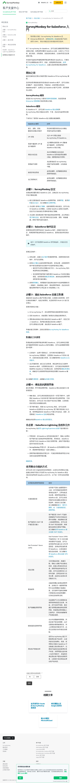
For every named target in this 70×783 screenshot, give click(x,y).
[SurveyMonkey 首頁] (11, 3)
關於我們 (5, 747)
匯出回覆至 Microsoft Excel (46, 719)
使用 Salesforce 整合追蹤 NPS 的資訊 (58, 553)
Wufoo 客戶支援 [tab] (23, 12)
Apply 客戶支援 (40, 757)
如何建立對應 (49, 379)
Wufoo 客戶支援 (40, 755)
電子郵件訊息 (34, 217)
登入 (51, 2)
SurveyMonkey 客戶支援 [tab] (9, 12)
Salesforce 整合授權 (52, 109)
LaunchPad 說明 (40, 749)
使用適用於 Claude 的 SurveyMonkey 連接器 (38, 706)
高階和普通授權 (51, 99)
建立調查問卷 (51, 203)
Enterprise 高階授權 (33, 101)
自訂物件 (45, 257)
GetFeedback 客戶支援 (42, 747)
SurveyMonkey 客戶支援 (42, 745)
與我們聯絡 (6, 768)
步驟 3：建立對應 (8, 40)
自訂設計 (36, 203)
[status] (48, 39)
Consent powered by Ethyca (59, 781)
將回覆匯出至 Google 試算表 (56, 705)
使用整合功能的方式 (9, 55)
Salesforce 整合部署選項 (43, 420)
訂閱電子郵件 (6, 770)
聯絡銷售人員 (44, 2)
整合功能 (37, 18)
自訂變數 (42, 206)
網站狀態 (5, 764)
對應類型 (35, 379)
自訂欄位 (36, 263)
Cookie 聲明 (23, 773)
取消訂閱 (5, 766)
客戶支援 (29, 18)
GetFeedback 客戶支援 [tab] (36, 12)
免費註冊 (58, 2)
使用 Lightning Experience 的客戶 (49, 428)
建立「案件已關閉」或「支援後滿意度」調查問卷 (58, 507)
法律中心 (38, 764)
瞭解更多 (29, 461)
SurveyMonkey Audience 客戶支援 (45, 751)
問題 (61, 200)
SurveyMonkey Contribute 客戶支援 (45, 753)
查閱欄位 (36, 283)
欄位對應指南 (49, 277)
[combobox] (9, 738)
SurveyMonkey (6, 745)
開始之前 (5, 26)
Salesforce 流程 (41, 414)
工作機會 (5, 749)
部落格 (4, 751)
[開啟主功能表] (65, 2)
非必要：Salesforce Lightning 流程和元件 (9, 51)
